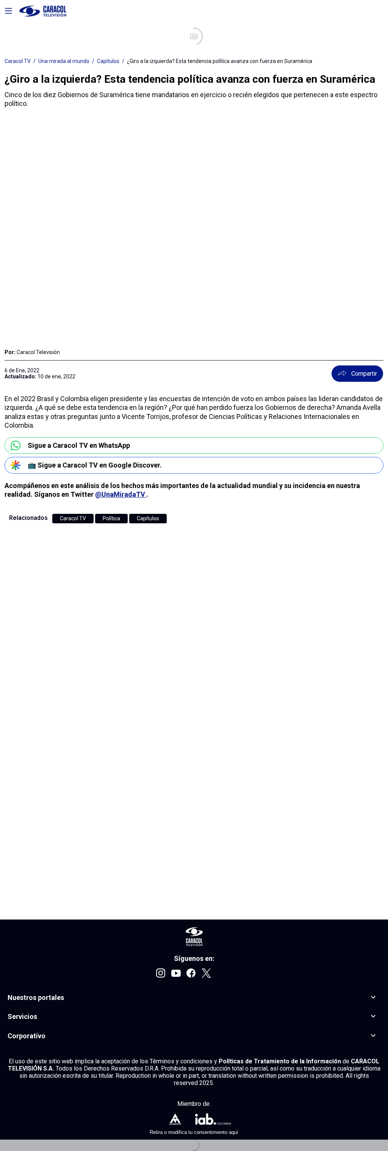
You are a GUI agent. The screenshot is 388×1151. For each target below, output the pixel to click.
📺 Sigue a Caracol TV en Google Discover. (95, 465)
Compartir (364, 373)
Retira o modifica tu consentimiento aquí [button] (194, 1132)
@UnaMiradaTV (121, 494)
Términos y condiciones (182, 1061)
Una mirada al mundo (63, 61)
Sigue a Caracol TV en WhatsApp (79, 445)
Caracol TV (18, 61)
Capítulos (108, 61)
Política (111, 518)
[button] (194, 998)
